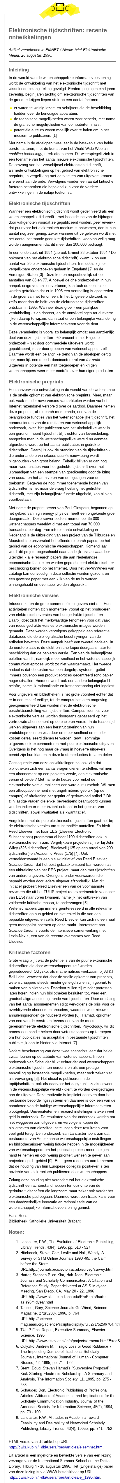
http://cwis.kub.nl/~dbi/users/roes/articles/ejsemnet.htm (56, 1447)
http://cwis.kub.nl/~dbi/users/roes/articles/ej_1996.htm (54, 1477)
